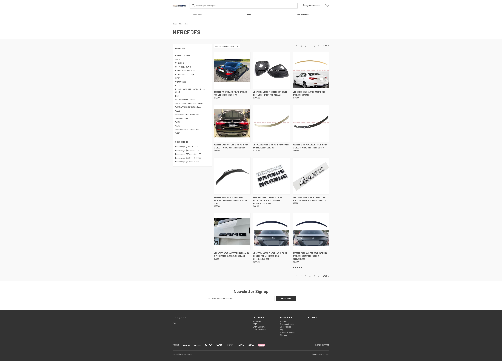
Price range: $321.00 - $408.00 (188, 158)
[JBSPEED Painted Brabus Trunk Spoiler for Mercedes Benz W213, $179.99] (271, 123)
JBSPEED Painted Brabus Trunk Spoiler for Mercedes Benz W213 (271, 146)
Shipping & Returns (287, 332)
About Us (283, 321)
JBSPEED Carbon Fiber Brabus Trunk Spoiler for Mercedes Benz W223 (231, 146)
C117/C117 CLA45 (183, 67)
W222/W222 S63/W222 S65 (187, 129)
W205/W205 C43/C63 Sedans (188, 107)
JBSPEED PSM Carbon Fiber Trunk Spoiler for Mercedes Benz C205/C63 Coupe (231, 200)
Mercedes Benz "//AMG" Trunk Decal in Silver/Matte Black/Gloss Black (231, 254)
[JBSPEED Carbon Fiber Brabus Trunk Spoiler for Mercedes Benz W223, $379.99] (232, 123)
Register (316, 5)
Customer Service (287, 324)
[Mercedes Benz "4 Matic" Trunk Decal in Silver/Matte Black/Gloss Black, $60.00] (311, 176)
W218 (177, 126)
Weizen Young (324, 354)
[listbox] (231, 46)
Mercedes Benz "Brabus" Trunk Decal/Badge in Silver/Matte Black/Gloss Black (267, 200)
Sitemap (283, 335)
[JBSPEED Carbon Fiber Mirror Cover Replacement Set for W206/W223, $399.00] (271, 71)
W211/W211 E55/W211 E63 (187, 114)
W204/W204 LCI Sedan (185, 99)
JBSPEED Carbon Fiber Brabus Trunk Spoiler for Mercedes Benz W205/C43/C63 (310, 256)
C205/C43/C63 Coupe (184, 74)
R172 (177, 85)
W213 (177, 122)
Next (325, 46)
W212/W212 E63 (182, 118)
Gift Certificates (259, 330)
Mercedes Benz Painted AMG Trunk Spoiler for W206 (309, 93)
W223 (177, 133)
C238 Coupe (180, 82)
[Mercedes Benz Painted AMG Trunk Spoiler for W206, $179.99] (311, 71)
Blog (281, 330)
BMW (249, 14)
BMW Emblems (303, 14)
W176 (177, 59)
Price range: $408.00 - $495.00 (188, 161)
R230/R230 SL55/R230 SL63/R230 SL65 (190, 91)
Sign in (308, 5)
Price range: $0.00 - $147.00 (187, 147)
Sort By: (218, 46)
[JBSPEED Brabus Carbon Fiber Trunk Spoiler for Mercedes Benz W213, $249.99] (311, 123)
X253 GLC (179, 63)
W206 (177, 111)
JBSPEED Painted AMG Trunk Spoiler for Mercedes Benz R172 (230, 93)
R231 (177, 96)
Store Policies (285, 327)
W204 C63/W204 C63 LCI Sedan (189, 103)
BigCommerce (186, 354)
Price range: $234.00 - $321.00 (188, 154)
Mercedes (197, 14)
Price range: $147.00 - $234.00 (188, 150)
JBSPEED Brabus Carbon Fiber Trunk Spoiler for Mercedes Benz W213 (310, 146)
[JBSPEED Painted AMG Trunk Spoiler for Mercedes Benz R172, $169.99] (232, 71)
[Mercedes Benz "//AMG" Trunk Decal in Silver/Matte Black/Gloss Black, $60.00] (232, 232)
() (328, 5)
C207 (177, 78)
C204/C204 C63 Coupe (185, 70)
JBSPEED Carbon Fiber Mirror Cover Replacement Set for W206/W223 (270, 93)
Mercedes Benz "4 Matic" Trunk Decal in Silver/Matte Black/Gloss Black (310, 199)
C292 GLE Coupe (182, 56)
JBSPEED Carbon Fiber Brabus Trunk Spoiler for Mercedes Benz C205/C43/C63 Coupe (270, 256)
